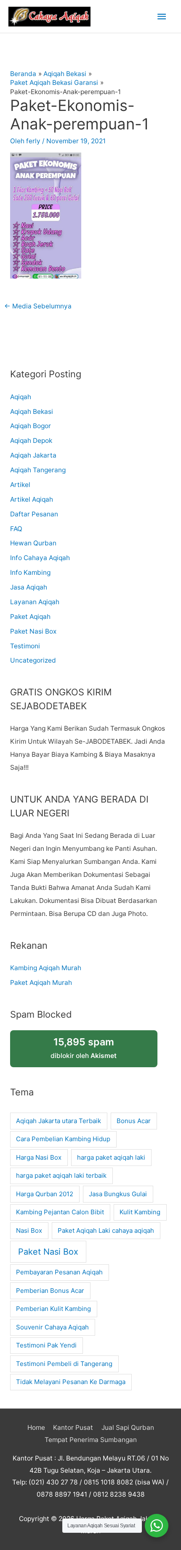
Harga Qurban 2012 (44, 1194)
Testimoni (25, 646)
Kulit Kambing (140, 1212)
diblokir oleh (84, 1048)
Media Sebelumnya (38, 306)
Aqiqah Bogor (30, 426)
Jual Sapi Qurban (127, 1428)
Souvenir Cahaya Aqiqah (52, 1327)
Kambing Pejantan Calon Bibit (60, 1212)
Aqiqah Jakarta (33, 455)
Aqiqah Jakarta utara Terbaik (58, 1121)
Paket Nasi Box (33, 631)
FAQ (16, 529)
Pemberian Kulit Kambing (53, 1309)
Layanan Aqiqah (34, 602)
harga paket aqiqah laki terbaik (61, 1175)
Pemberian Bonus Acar (50, 1291)
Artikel (20, 485)
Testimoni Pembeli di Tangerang (64, 1364)
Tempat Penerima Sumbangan (91, 1440)
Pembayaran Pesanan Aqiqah (59, 1272)
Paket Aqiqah (30, 617)
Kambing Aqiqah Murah (45, 968)
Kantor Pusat (73, 1428)
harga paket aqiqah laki (111, 1157)
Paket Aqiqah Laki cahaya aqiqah (106, 1230)
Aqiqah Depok (31, 441)
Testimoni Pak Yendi (46, 1345)
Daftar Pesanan (34, 514)
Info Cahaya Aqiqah (40, 558)
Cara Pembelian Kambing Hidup (63, 1139)
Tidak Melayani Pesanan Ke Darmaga (70, 1382)
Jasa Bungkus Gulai (118, 1194)
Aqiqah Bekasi (31, 412)
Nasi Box (29, 1230)
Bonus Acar (134, 1121)
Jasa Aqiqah (28, 587)
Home (36, 1428)
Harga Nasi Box (38, 1157)
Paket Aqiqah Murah (41, 983)
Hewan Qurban (33, 543)
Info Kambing (30, 572)
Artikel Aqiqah (31, 499)
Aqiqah (20, 397)
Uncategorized (33, 660)
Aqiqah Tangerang (38, 470)
